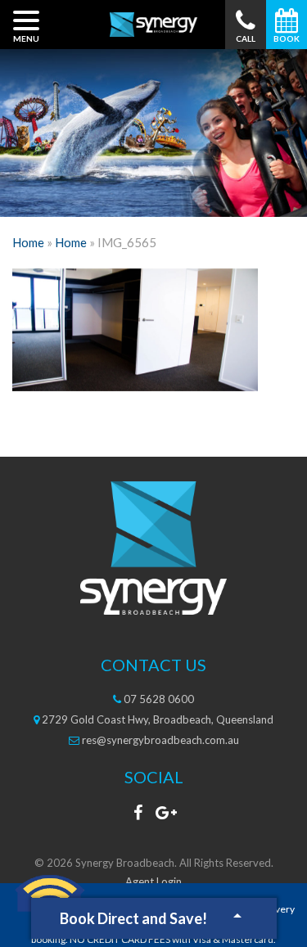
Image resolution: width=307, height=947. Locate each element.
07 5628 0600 (157, 699)
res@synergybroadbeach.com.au (159, 739)
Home (28, 242)
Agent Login (153, 881)
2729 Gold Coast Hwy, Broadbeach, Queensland (156, 719)
